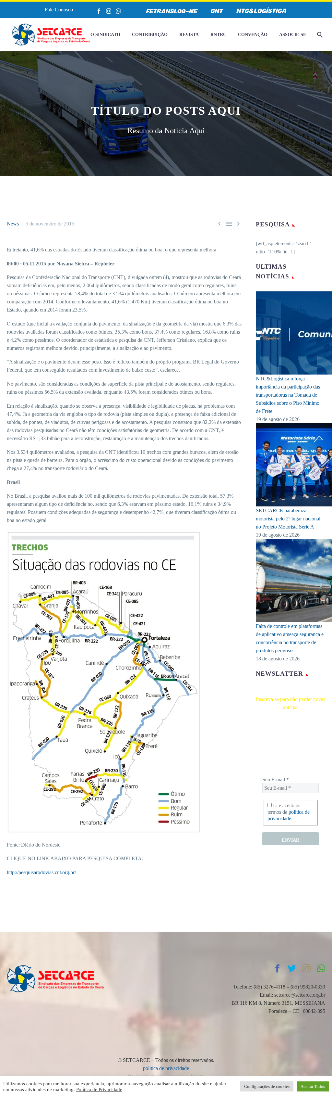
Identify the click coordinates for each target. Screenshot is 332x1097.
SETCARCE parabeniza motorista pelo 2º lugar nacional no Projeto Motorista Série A (288, 518)
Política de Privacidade (99, 1089)
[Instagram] (108, 11)
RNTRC (218, 34)
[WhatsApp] (118, 11)
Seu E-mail (275, 779)
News (13, 223)
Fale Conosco (59, 9)
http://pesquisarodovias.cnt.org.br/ (41, 872)
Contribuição (150, 34)
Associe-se (292, 34)
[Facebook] (99, 11)
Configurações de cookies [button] (267, 1086)
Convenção (252, 34)
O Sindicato (105, 34)
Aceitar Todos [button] (313, 1086)
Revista (189, 34)
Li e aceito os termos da (288, 812)
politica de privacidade (166, 1068)
